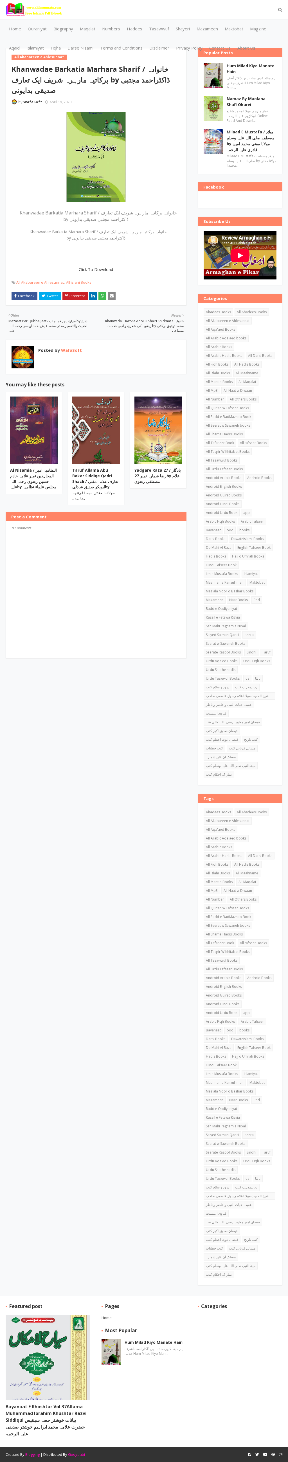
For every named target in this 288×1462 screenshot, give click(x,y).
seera (249, 634)
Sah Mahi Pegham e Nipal (226, 626)
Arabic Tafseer (252, 521)
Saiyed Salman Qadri (222, 634)
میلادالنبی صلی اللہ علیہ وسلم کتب (230, 765)
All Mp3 (212, 390)
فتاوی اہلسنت (216, 713)
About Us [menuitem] (246, 48)
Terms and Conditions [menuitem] (121, 48)
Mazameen (214, 599)
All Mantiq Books (219, 381)
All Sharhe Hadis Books (224, 434)
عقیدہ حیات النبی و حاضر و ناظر (229, 704)
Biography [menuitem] (63, 29)
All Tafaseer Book (220, 442)
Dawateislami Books (247, 538)
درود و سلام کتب (217, 687)
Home (107, 1317)
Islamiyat (251, 573)
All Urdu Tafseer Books (224, 469)
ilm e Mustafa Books (222, 573)
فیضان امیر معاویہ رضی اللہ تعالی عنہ (233, 722)
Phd (257, 599)
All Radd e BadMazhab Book (228, 416)
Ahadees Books (218, 312)
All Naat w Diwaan (238, 390)
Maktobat (257, 582)
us (247, 678)
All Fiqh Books (217, 364)
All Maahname (247, 373)
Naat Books (238, 599)
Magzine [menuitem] (258, 29)
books (244, 530)
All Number (215, 399)
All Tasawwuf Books (221, 460)
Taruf (266, 652)
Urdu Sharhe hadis (220, 669)
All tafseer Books (253, 442)
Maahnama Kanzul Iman (225, 582)
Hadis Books (216, 556)
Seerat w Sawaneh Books (225, 643)
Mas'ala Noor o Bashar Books (229, 591)
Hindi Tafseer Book (221, 565)
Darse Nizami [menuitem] (80, 48)
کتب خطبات (214, 748)
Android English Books (224, 486)
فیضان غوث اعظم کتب (222, 739)
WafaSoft (32, 101)
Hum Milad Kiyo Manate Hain (250, 68)
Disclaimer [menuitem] (159, 48)
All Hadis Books (246, 364)
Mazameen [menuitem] (207, 29)
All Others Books (243, 399)
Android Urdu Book (221, 512)
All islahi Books (78, 282)
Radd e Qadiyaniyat (221, 608)
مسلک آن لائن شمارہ (221, 756)
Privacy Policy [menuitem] (189, 48)
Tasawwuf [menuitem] (159, 29)
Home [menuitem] (15, 29)
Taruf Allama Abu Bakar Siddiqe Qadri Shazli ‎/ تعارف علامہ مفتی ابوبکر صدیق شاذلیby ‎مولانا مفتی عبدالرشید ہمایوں (95, 483)
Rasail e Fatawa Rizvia (223, 617)
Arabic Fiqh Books (220, 521)
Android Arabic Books (223, 477)
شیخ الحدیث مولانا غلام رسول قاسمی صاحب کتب (237, 696)
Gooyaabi (76, 1454)
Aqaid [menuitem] (14, 48)
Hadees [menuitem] (134, 29)
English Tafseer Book (254, 547)
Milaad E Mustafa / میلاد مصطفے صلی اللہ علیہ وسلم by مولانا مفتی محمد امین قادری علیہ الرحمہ (250, 140)
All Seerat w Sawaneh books (228, 425)
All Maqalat (247, 381)
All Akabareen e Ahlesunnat (40, 282)
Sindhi (251, 652)
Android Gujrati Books (224, 495)
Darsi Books (215, 538)
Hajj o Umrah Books (248, 556)
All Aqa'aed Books (220, 329)
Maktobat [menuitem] (234, 29)
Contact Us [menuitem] (220, 48)
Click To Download (96, 269)
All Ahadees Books (252, 312)
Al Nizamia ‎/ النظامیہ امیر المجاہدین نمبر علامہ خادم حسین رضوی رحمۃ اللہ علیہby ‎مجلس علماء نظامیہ (33, 478)
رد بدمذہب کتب (246, 687)
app (246, 512)
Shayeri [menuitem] (183, 29)
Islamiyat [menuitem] (35, 48)
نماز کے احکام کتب (219, 774)
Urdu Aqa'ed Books (221, 661)
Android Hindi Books (222, 503)
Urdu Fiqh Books (256, 661)
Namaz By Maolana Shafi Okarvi (246, 101)
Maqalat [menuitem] (87, 29)
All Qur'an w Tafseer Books (227, 408)
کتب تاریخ (251, 739)
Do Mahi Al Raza (218, 547)
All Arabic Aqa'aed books (226, 338)
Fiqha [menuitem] (56, 48)
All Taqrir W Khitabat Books (227, 451)
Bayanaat (213, 530)
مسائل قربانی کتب (242, 748)
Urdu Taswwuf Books (223, 678)
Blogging (32, 1454)
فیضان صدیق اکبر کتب (222, 730)
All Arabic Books (219, 346)
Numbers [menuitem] (111, 29)
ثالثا (257, 678)
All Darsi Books (260, 355)
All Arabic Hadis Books (224, 355)
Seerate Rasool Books (223, 652)
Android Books (259, 477)
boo (230, 530)
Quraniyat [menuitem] (37, 29)
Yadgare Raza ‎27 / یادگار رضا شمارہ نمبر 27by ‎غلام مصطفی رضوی (157, 475)
